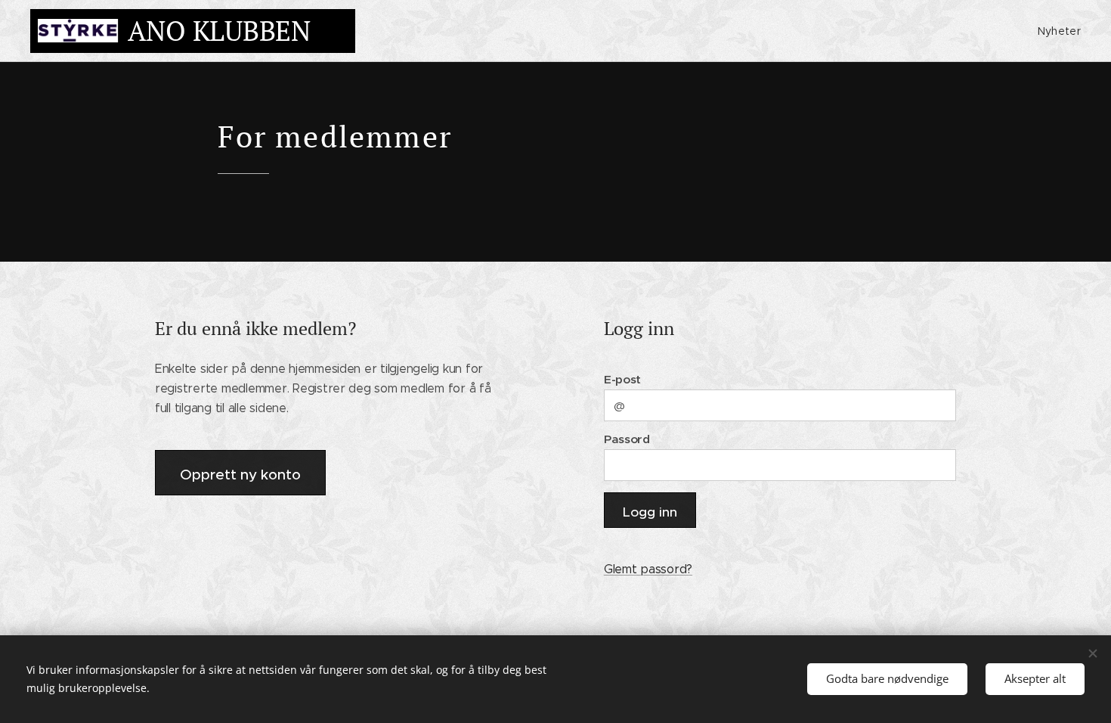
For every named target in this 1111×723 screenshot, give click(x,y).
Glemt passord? (648, 569)
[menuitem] (1057, 31)
